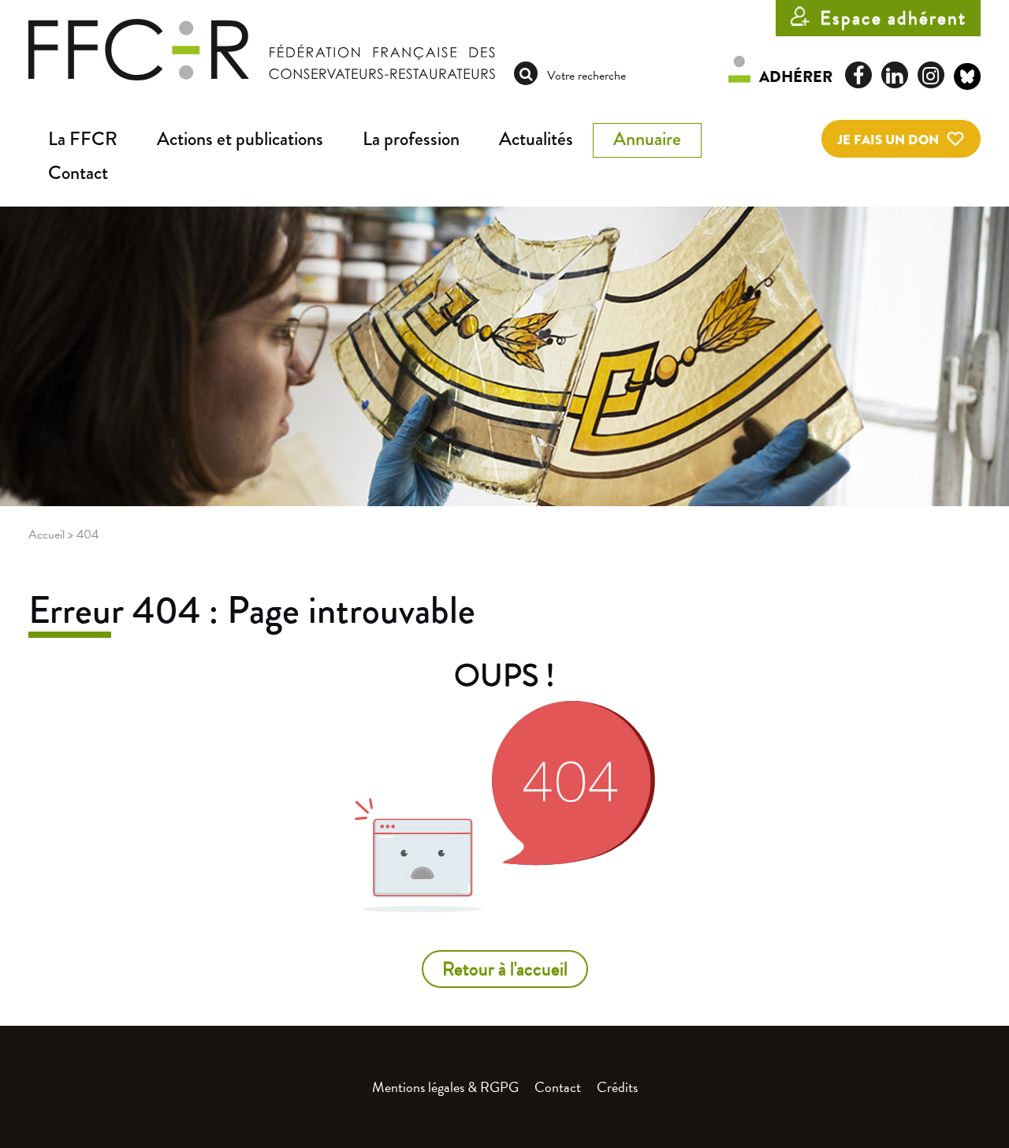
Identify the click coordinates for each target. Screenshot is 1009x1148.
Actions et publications (240, 138)
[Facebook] (858, 75)
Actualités (536, 138)
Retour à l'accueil (505, 969)
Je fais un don (888, 140)
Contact (78, 172)
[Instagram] (931, 75)
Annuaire (647, 138)
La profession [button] (411, 138)
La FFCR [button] (82, 138)
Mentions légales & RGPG (445, 1087)
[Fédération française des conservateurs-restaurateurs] (261, 48)
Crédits (617, 1087)
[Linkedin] (894, 75)
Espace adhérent (893, 18)
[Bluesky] (967, 78)
